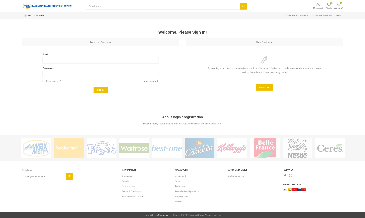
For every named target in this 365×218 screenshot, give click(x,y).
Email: (45, 54)
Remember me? (53, 81)
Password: (47, 68)
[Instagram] (290, 175)
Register (264, 87)
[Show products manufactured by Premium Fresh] (101, 148)
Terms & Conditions (131, 191)
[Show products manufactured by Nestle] (297, 148)
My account (318, 8)
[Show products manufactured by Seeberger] (69, 148)
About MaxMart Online (132, 196)
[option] (36, 148)
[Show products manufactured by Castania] (199, 148)
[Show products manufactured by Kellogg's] (232, 148)
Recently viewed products (187, 191)
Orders (178, 181)
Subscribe (69, 176)
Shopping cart (181, 196)
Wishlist (178, 201)
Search (243, 6)
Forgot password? (151, 81)
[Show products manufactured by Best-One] (167, 148)
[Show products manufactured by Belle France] (265, 148)
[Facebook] (285, 175)
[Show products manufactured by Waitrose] (134, 148)
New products (128, 186)
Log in (100, 90)
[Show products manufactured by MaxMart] (36, 148)
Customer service (236, 176)
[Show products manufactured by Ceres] (330, 148)
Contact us (127, 176)
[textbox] (163, 6)
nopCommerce (161, 215)
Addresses (180, 186)
